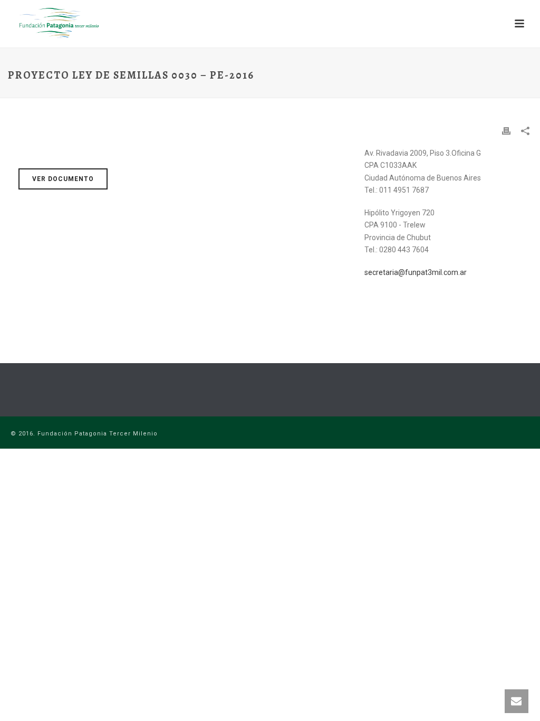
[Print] (506, 131)
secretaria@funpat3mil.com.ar (415, 272)
